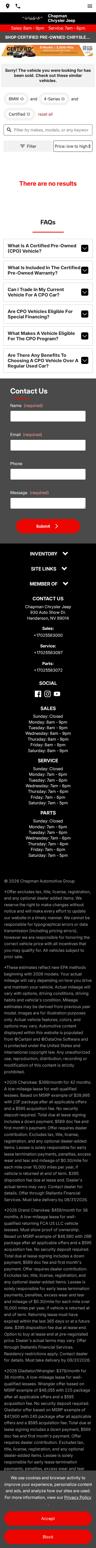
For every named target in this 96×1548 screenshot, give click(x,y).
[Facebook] (38, 694)
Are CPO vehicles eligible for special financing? (40, 314)
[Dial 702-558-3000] (18, 6)
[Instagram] (47, 694)
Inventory (44, 554)
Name (26, 405)
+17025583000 (48, 635)
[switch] (90, 6)
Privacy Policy (77, 1497)
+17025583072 (48, 670)
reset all (45, 114)
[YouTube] (57, 694)
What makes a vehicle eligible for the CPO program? (41, 336)
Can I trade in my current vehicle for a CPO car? (36, 292)
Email (26, 434)
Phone (16, 463)
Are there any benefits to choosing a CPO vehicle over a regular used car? (43, 360)
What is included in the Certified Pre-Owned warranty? (44, 270)
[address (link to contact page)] (8, 6)
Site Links (44, 569)
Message (29, 492)
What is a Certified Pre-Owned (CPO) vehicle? (42, 248)
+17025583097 (48, 652)
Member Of (44, 584)
